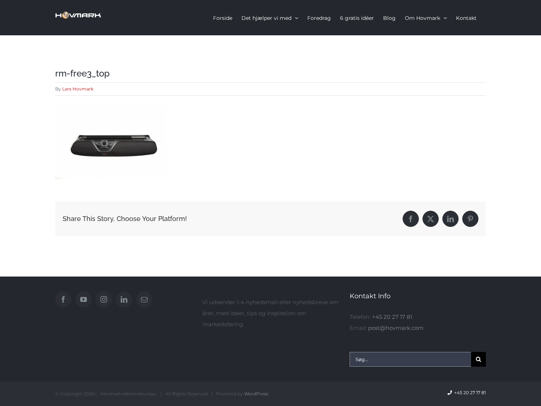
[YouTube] (83, 299)
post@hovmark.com (396, 327)
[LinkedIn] (124, 299)
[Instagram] (104, 299)
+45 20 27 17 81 (392, 316)
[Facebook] (63, 299)
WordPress (256, 393)
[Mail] (144, 299)
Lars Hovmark (77, 89)
